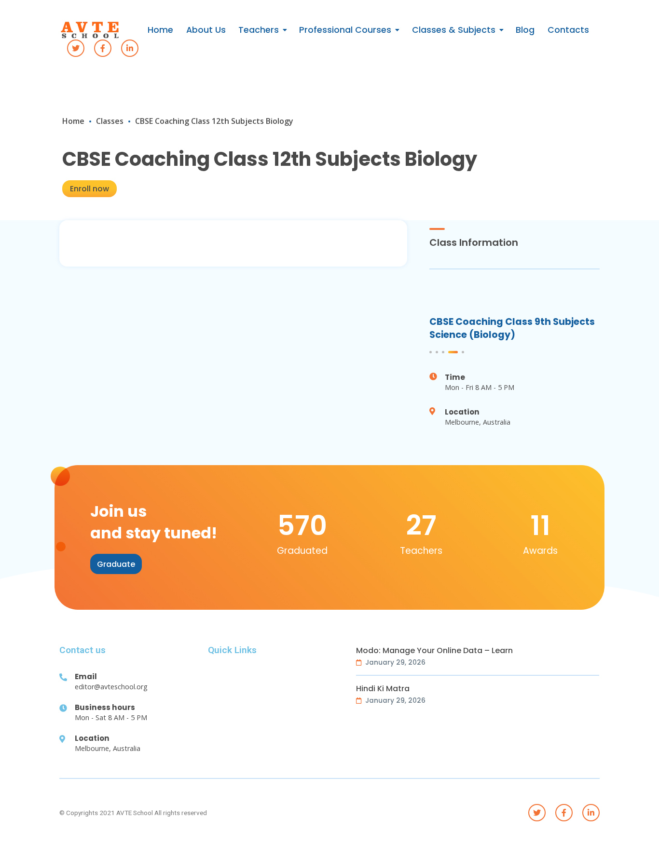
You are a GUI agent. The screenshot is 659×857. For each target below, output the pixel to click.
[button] (116, 564)
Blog (525, 30)
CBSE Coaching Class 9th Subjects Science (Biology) (512, 328)
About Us (206, 30)
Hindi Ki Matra (383, 688)
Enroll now (89, 188)
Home (160, 30)
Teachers (258, 30)
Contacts (568, 30)
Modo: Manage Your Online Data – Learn (434, 650)
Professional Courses (345, 30)
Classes (110, 121)
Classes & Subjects (453, 30)
